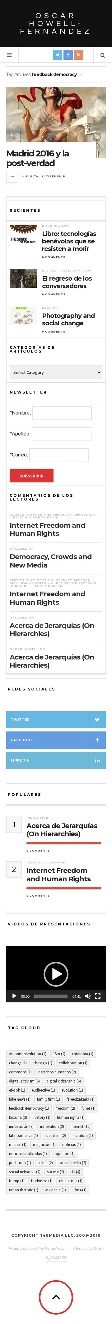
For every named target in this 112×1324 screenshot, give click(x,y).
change (18, 1063)
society (55, 1171)
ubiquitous (70, 1181)
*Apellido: (20, 433)
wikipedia (55, 1190)
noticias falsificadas (28, 1153)
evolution (72, 1090)
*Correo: (19, 454)
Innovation (37, 817)
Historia (18, 1117)
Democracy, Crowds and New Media (51, 561)
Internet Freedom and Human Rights (47, 529)
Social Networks (24, 1171)
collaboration (73, 1063)
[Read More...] (12, 176)
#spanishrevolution (27, 1054)
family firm (48, 1099)
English (50, 307)
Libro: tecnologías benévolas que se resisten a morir (69, 241)
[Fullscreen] (98, 996)
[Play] (14, 996)
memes (17, 1144)
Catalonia (82, 1054)
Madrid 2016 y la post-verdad (37, 158)
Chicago (42, 1063)
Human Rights (71, 1117)
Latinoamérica (23, 1135)
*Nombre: (20, 412)
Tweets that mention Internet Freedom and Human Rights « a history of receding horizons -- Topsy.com (53, 583)
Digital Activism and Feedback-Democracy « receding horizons (53, 516)
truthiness (42, 1181)
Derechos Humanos (57, 1072)
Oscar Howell (24, 649)
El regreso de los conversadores (67, 282)
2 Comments (38, 850)
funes (89, 1108)
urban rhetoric (23, 1190)
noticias (71, 1144)
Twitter (20, 720)
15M (59, 1054)
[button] (56, 974)
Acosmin (58, 1257)
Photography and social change (68, 319)
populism (64, 1153)
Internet (81, 1126)
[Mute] (88, 996)
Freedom (65, 1108)
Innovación (21, 1126)
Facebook (22, 740)
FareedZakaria (81, 1099)
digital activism (24, 1081)
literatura (82, 1135)
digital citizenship (63, 1081)
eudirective (43, 1090)
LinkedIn (20, 760)
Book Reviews (56, 225)
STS (75, 1171)
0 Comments (54, 257)
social (45, 1162)
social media (72, 1162)
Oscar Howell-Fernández (56, 23)
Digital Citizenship (45, 176)
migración (44, 1144)
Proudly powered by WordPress (36, 1248)
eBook (17, 1090)
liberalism (55, 1135)
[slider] (51, 996)
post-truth (20, 1162)
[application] (56, 974)
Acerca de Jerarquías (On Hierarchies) (52, 629)
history (42, 1117)
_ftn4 (79, 1190)
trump (17, 1181)
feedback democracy (29, 1108)
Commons (20, 1072)
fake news (19, 1099)
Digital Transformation (67, 270)
